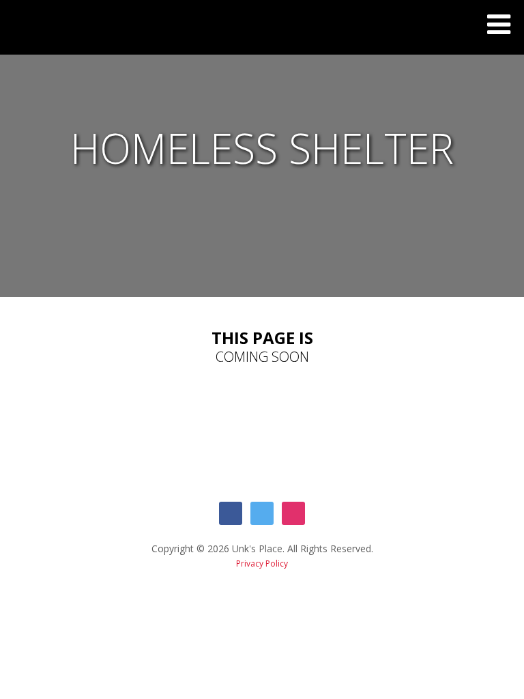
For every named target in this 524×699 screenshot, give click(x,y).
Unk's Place (20, 31)
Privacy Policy (262, 563)
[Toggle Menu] (499, 24)
